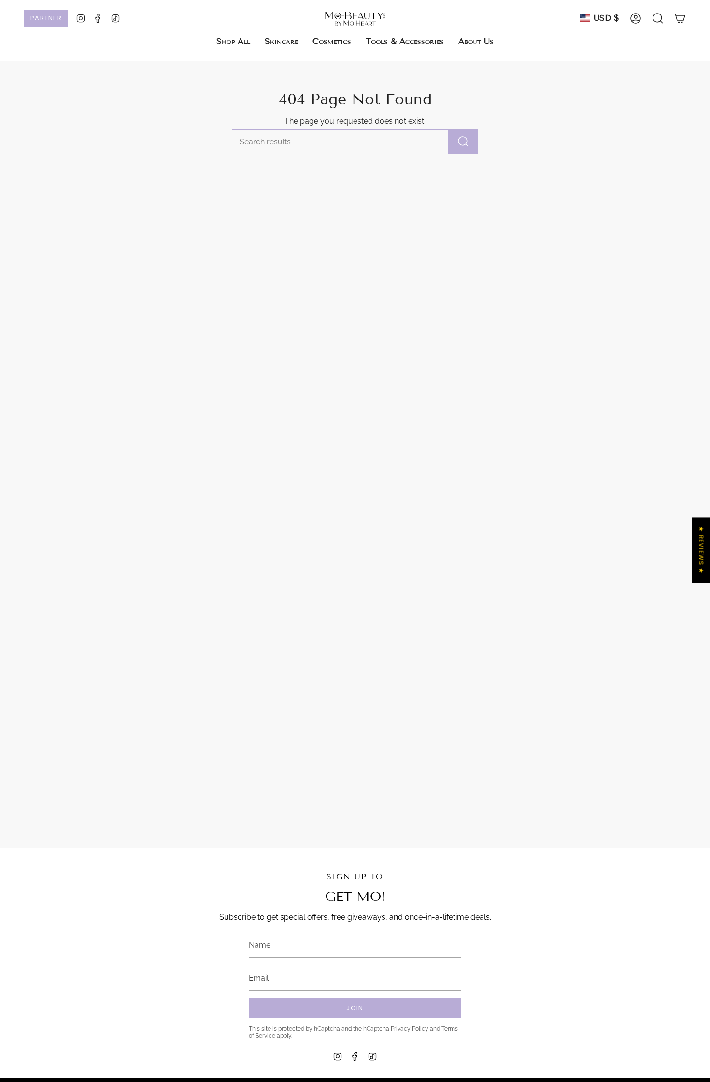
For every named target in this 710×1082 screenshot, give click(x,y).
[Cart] (680, 18)
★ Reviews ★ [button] (701, 550)
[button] (281, 41)
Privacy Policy (409, 1028)
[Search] (463, 141)
